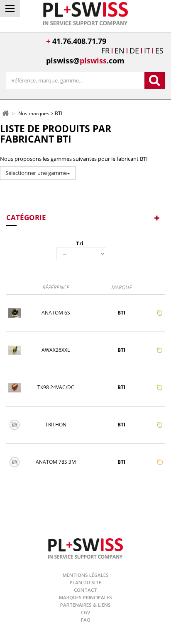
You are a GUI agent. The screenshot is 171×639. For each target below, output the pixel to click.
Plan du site (85, 582)
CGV (85, 612)
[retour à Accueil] (5, 112)
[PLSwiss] (85, 548)
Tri (79, 243)
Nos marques (33, 114)
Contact (85, 590)
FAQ (85, 620)
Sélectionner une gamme (36, 173)
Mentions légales (86, 575)
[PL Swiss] (85, 13)
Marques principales (85, 597)
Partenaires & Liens (85, 605)
